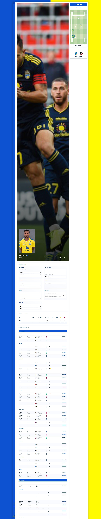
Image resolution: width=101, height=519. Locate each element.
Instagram (14, 501)
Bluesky (14, 503)
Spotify (14, 509)
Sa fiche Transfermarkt (78, 4)
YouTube (14, 512)
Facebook (14, 506)
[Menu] (14, 3)
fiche (64, 336)
